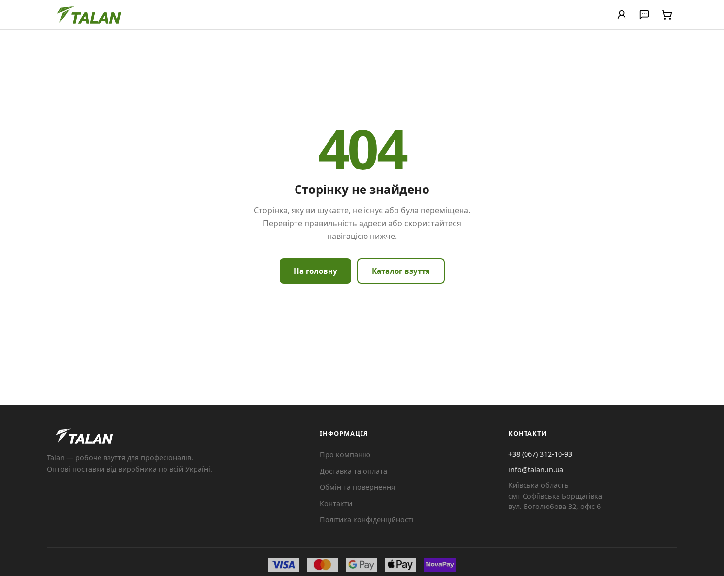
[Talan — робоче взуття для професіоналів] (89, 15)
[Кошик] (667, 14)
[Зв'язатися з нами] (644, 14)
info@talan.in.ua (535, 469)
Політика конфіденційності (367, 519)
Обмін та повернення (357, 487)
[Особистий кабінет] (621, 14)
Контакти (336, 503)
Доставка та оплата (353, 470)
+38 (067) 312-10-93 (540, 454)
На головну (315, 271)
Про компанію (345, 454)
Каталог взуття (401, 271)
